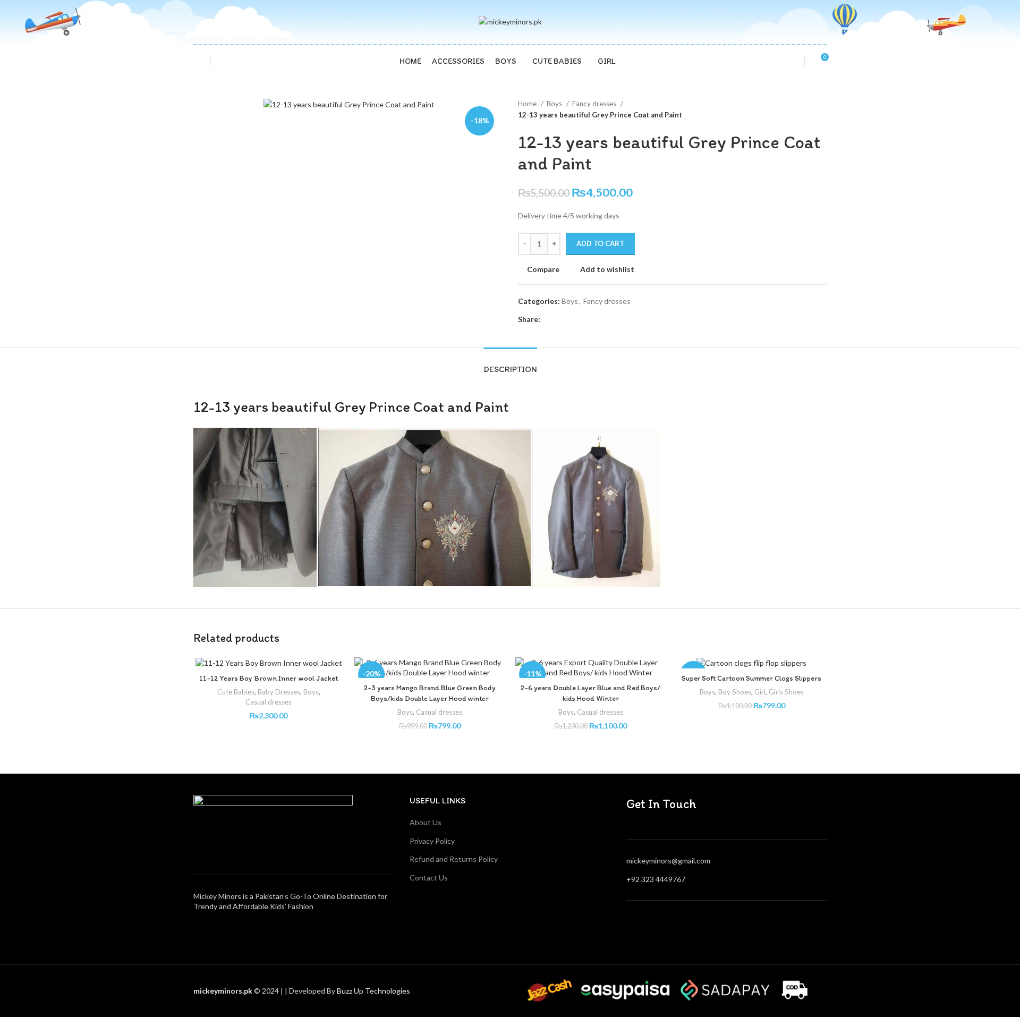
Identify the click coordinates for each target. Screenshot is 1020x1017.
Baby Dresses (279, 692)
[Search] (196, 61)
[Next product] (821, 109)
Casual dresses (268, 702)
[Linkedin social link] (586, 319)
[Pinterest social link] (573, 319)
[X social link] (561, 319)
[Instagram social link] (726, 925)
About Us (425, 822)
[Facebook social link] (549, 319)
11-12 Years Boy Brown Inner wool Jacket (268, 678)
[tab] (510, 364)
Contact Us (429, 877)
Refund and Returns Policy (454, 858)
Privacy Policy (432, 840)
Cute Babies (235, 692)
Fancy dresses (595, 103)
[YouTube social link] (740, 925)
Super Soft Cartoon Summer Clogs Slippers (751, 678)
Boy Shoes (734, 692)
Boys (555, 103)
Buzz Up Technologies (374, 990)
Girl (760, 692)
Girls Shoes (786, 692)
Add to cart (600, 243)
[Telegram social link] (598, 319)
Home (528, 103)
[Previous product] (800, 109)
